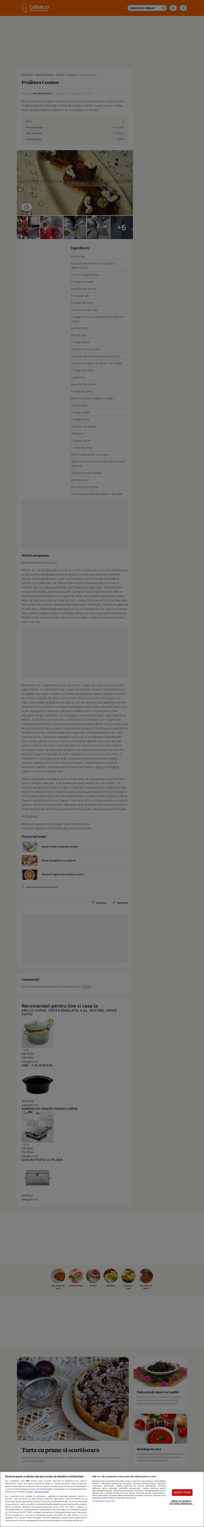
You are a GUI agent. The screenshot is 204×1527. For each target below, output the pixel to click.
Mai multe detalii (41, 1491)
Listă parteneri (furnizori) (103, 1501)
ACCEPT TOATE (182, 1492)
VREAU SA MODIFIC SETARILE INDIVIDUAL (181, 1502)
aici (6, 1512)
